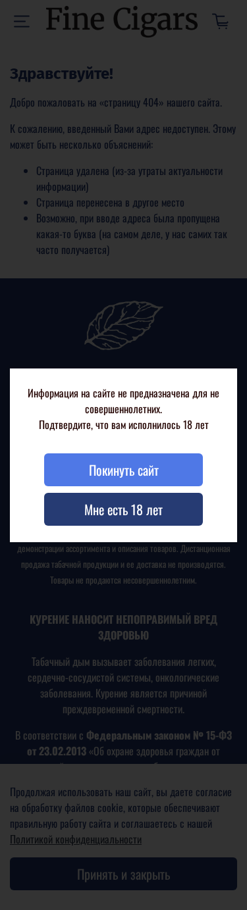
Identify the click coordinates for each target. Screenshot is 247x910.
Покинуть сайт (124, 470)
